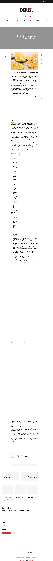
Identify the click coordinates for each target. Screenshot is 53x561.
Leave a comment (6, 469)
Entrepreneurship (7, 497)
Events (27, 553)
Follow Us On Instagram (26, 16)
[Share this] (24, 42)
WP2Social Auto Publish (23, 560)
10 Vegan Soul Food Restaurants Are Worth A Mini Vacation (23, 448)
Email (3, 525)
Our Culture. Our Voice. (15, 20)
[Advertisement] (47, 79)
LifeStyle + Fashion (17, 553)
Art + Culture (38, 553)
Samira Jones (5, 53)
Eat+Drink (26, 34)
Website (4, 529)
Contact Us (35, 555)
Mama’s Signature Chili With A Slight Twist (32, 498)
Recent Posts (17, 453)
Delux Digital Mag (27, 20)
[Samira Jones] (14, 456)
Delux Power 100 (37, 20)
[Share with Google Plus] (27, 42)
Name (3, 522)
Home (7, 20)
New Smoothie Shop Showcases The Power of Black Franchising (8, 499)
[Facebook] (37, 455)
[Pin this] (28, 42)
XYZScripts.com (31, 560)
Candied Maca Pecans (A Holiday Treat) (20, 498)
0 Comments (6, 55)
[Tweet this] (25, 42)
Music (23, 553)
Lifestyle (32, 553)
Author (12, 453)
